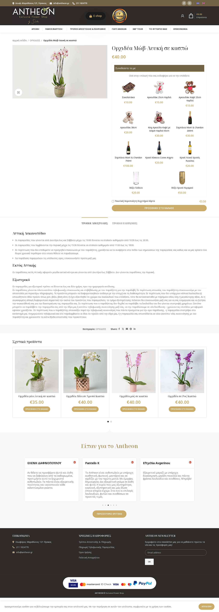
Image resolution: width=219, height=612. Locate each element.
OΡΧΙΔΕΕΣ (35, 40)
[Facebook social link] (184, 3)
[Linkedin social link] (134, 329)
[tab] (95, 221)
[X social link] (123, 329)
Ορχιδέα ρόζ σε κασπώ (134, 396)
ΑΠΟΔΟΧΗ (206, 606)
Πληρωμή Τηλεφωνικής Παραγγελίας (97, 547)
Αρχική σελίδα (19, 40)
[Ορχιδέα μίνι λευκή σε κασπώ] (37, 371)
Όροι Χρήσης (85, 552)
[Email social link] (127, 329)
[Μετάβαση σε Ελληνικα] (198, 3)
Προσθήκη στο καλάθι (159, 208)
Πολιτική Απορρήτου (89, 557)
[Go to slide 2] (111, 421)
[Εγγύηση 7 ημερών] (119, 15)
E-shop (97, 16)
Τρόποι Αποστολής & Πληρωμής (95, 541)
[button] (36, 409)
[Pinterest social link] (131, 329)
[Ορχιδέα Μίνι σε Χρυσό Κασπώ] (85, 371)
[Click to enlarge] (18, 92)
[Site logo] (33, 15)
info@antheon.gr (61, 3)
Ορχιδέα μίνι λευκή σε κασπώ (36, 396)
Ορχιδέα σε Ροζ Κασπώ (182, 396)
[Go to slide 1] (108, 421)
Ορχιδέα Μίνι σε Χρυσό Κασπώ (85, 396)
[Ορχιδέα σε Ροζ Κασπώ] (182, 371)
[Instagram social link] (189, 3)
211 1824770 (81, 3)
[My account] (183, 16)
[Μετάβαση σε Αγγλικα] (204, 3)
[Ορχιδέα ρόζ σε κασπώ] (134, 371)
